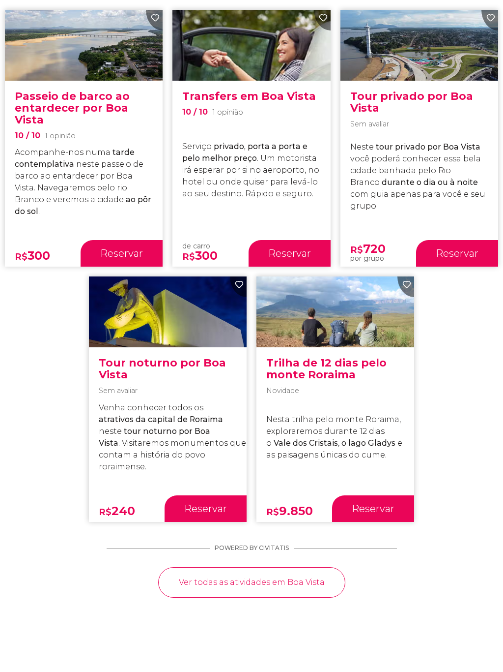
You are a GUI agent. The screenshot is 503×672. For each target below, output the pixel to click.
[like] (154, 20)
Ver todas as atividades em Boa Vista (252, 582)
